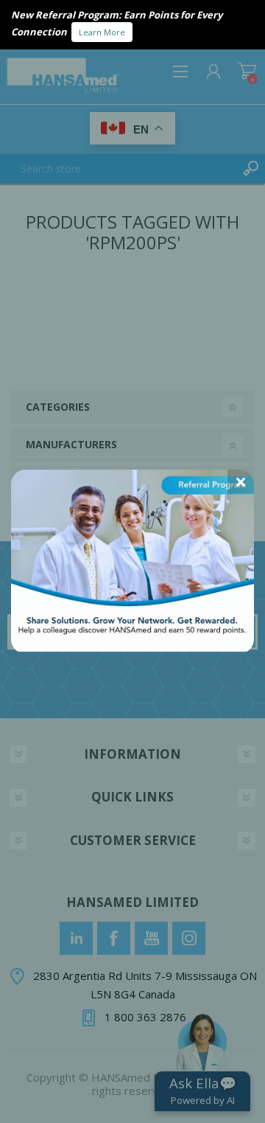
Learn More (102, 32)
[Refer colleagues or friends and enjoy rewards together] (132, 647)
